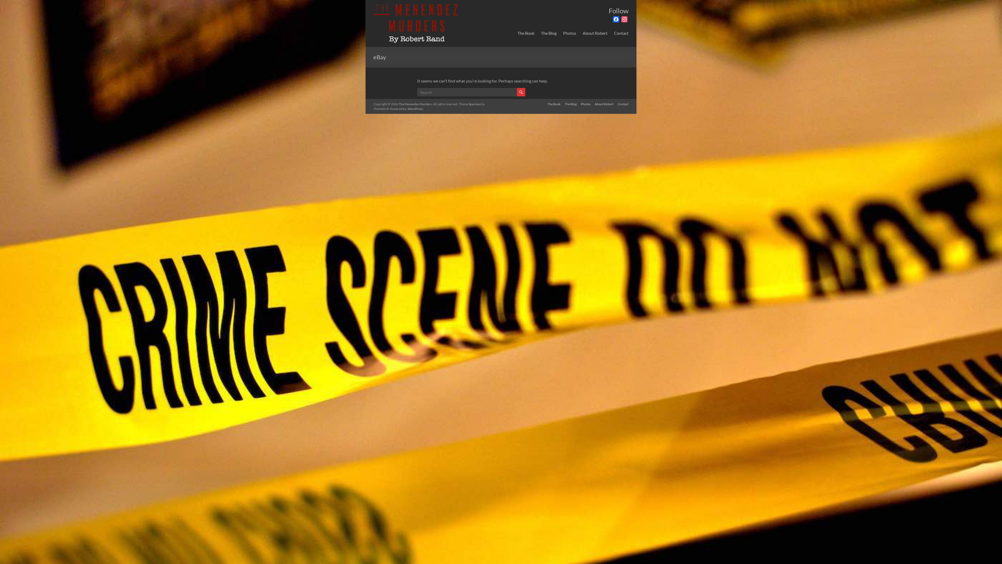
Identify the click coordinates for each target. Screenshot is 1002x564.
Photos (569, 33)
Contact (621, 33)
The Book (525, 33)
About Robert (595, 33)
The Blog (549, 33)
